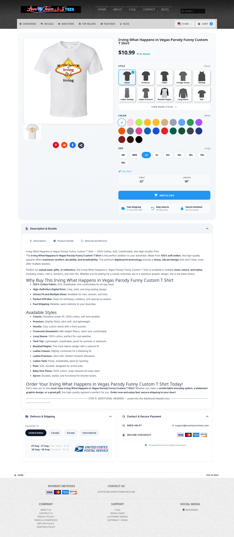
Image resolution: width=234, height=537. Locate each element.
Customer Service (117, 516)
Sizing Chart (117, 513)
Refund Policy (45, 523)
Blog (165, 9)
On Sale (48, 23)
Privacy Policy (46, 516)
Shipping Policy (46, 526)
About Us (45, 509)
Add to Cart (166, 195)
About (117, 9)
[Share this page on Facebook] (73, 145)
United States (36, 432)
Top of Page (212, 475)
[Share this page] (81, 145)
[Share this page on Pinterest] (56, 145)
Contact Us (45, 513)
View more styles (162, 106)
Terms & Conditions (45, 520)
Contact (149, 9)
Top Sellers (89, 23)
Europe (71, 432)
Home (102, 9)
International (89, 432)
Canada (55, 432)
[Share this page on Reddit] (64, 145)
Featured (109, 23)
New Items (67, 23)
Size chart (126, 171)
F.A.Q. (132, 9)
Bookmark (191, 509)
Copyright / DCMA (117, 520)
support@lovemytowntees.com (192, 425)
